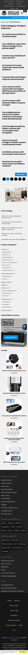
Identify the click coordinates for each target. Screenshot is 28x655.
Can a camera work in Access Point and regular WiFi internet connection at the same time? (13, 90)
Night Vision (5, 540)
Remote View (6, 548)
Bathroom (19, 523)
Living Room (5, 527)
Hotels (4, 531)
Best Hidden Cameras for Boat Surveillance (14, 239)
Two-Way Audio (17, 548)
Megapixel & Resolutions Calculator (12, 591)
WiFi (15, 544)
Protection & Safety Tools (9, 508)
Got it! (23, 651)
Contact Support (20, 6)
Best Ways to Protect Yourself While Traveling (12, 234)
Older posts (20, 174)
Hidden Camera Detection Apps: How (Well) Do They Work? (12, 228)
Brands (3, 570)
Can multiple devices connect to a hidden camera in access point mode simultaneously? (12, 115)
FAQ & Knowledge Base (8, 576)
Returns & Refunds (9, 6)
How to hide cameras (8, 573)
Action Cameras (6, 483)
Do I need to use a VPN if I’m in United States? (13, 35)
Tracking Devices (6, 511)
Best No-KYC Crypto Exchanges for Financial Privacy (11, 217)
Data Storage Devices (8, 501)
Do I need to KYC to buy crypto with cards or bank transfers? (13, 67)
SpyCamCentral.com (13, 637)
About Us (11, 1)
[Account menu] (22, 13)
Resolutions (4, 567)
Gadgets (4, 505)
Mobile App (22, 544)
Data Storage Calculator (9, 588)
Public (23, 531)
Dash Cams (5, 486)
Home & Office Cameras (9, 492)
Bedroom (11, 523)
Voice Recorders (6, 514)
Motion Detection (7, 544)
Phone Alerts (15, 540)
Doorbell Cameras (7, 489)
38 (20, 179)
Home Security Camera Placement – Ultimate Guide (12, 222)
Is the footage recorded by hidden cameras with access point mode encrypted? (13, 129)
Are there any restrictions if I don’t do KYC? (13, 57)
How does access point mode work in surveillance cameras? (13, 163)
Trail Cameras (5, 498)
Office (13, 527)
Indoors (9, 531)
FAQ (17, 8)
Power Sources (6, 564)
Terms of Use (10, 3)
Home (5, 1)
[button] (18, 17)
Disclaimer (19, 3)
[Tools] (25, 11)
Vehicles (19, 527)
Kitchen (4, 523)
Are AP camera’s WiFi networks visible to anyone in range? (13, 102)
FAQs (7, 22)
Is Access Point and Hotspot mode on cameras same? (14, 78)
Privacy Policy (19, 1)
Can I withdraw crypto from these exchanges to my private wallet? (14, 46)
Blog (12, 8)
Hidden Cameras (6, 480)
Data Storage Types (7, 561)
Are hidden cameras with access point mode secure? (14, 153)
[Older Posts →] (23, 179)
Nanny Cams (5, 495)
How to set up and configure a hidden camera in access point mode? (14, 142)
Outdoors (17, 531)
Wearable (5, 551)
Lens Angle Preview (7, 585)
